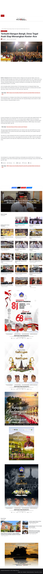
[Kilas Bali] (21, 19)
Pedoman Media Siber (30, 572)
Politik (6, 31)
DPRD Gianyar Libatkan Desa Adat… (7, 285)
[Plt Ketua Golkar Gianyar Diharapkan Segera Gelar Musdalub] (7, 220)
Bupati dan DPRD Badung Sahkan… (21, 273)
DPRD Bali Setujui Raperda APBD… (21, 285)
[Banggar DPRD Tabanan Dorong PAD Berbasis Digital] (21, 256)
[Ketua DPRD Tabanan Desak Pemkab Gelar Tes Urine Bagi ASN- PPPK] (35, 244)
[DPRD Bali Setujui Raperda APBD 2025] (21, 280)
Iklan (21, 572)
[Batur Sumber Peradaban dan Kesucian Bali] (35, 220)
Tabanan (21, 196)
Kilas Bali (4, 39)
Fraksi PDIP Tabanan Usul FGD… (6, 273)
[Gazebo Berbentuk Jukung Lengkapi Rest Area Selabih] (25, 527)
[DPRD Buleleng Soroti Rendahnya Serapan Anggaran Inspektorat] (35, 268)
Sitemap (40, 572)
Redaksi (19, 572)
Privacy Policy (36, 572)
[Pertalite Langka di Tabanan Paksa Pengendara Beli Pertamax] (25, 523)
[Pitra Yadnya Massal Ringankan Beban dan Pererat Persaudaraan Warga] (35, 232)
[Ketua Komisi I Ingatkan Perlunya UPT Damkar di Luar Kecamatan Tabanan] (35, 256)
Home (2, 28)
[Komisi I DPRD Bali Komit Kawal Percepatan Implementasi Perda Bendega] (7, 244)
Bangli (5, 28)
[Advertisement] (21, 7)
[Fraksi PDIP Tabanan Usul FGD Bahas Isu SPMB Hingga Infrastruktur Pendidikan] (7, 268)
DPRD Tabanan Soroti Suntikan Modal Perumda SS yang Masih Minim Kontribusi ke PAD (21, 202)
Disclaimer (24, 572)
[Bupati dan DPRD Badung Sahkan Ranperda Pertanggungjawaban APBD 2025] (21, 268)
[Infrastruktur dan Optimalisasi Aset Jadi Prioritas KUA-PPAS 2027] (35, 280)
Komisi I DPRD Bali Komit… (5, 249)
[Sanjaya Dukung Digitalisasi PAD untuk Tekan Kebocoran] (7, 256)
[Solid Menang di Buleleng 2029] (21, 232)
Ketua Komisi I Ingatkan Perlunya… (35, 261)
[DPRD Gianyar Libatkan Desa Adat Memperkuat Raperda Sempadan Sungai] (7, 280)
